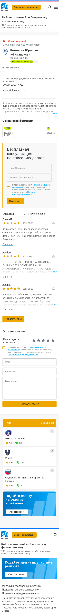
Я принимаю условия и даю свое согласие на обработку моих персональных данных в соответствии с (31, 190)
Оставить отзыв (29, 404)
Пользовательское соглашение (20, 589)
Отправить (15, 201)
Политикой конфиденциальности (24, 193)
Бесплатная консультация (26, 7)
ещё (54, 113)
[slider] (11, 223)
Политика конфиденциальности (20, 593)
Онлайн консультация (24, 535)
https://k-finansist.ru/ (13, 90)
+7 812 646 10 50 (12, 85)
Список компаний (17, 41)
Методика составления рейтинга (21, 586)
